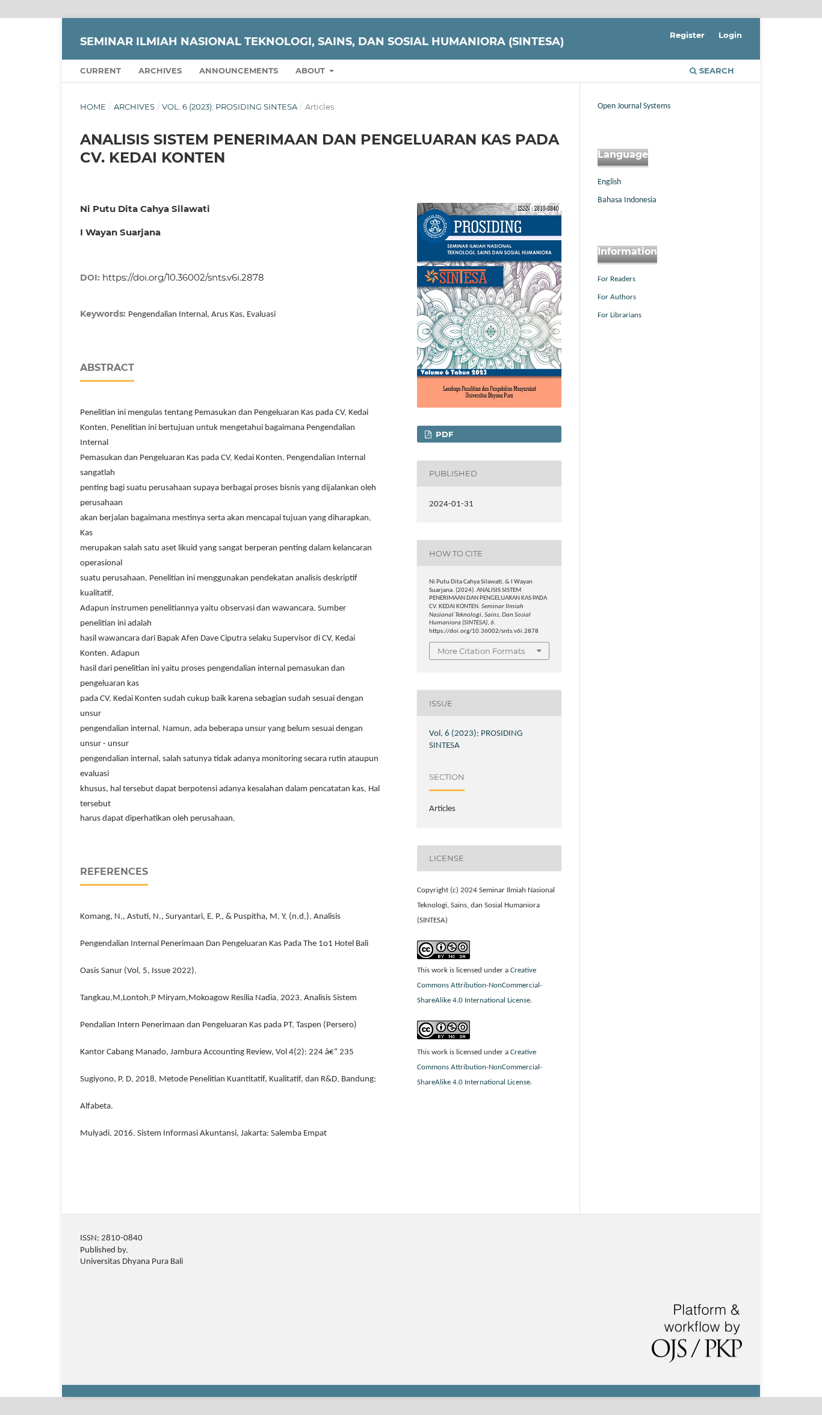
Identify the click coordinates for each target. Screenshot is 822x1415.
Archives (160, 70)
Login (730, 35)
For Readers (616, 279)
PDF (443, 434)
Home (93, 106)
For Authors (617, 297)
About (311, 70)
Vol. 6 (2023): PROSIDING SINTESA (229, 106)
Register (687, 35)
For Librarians (619, 315)
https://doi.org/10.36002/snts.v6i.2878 (183, 277)
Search (715, 70)
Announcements (238, 70)
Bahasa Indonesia (627, 200)
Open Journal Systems (634, 106)
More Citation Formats (481, 651)
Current (100, 70)
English (609, 182)
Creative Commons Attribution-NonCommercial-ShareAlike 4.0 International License (479, 985)
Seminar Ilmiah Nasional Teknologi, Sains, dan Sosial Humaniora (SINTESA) (322, 41)
